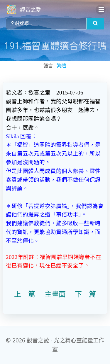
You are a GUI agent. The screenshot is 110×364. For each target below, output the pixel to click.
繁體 (61, 65)
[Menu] (101, 10)
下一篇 (85, 294)
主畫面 (55, 294)
